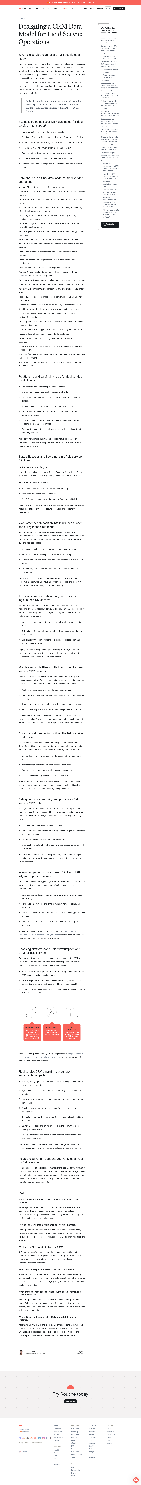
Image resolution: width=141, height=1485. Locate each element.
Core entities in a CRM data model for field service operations (109, 48)
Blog (73, 1440)
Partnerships (76, 1470)
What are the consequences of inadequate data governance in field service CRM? (110, 202)
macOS (56, 1450)
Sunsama (92, 1437)
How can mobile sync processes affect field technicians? (110, 192)
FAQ (102, 160)
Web (55, 1458)
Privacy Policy (23, 1442)
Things (91, 1452)
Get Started (70, 1401)
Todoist (92, 1431)
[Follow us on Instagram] (43, 1438)
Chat (73, 1476)
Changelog (75, 1434)
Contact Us (111, 1434)
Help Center (75, 1429)
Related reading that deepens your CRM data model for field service (110, 155)
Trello (91, 1449)
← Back (22, 18)
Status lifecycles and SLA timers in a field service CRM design (109, 64)
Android (57, 1464)
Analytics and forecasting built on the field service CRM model (110, 113)
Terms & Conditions (37, 1442)
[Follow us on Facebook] (47, 1438)
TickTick (92, 1457)
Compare (92, 1425)
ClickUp (92, 1446)
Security (110, 1443)
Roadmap (74, 1431)
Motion (91, 1434)
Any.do (91, 1454)
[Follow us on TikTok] (51, 1438)
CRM (31, 67)
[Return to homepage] (27, 8)
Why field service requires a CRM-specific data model (109, 30)
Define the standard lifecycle (110, 71)
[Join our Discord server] (20, 1438)
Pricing (56, 1440)
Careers (109, 1437)
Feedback (74, 1437)
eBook (73, 1443)
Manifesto (110, 1431)
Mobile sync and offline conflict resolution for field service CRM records (109, 104)
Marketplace (58, 1437)
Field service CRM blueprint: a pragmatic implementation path (109, 147)
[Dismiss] (138, 2)
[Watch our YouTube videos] (35, 1438)
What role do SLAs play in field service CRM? (110, 184)
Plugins (56, 1434)
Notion (91, 1440)
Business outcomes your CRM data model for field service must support (110, 39)
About (109, 1429)
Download (57, 1429)
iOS (55, 1461)
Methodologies (76, 1454)
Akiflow (92, 1429)
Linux (56, 1455)
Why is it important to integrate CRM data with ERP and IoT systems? (111, 213)
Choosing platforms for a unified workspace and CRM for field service (110, 139)
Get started (118, 8)
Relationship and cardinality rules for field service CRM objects (110, 56)
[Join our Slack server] (23, 1438)
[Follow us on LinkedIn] (39, 1438)
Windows (57, 1453)
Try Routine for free (109, 225)
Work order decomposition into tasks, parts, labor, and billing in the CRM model (110, 84)
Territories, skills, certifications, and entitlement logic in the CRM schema (109, 94)
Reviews (74, 1449)
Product (57, 1425)
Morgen (92, 1443)
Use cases (75, 1452)
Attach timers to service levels (109, 76)
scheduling (23, 276)
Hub (72, 1467)
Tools (73, 1457)
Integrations (58, 1431)
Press (109, 1440)
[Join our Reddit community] (31, 1438)
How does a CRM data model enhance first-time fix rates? (110, 176)
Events (73, 1473)
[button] (136, 1480)
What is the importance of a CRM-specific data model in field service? (111, 167)
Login (108, 8)
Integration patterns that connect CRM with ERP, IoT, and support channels (109, 130)
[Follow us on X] (27, 1438)
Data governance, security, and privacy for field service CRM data (110, 121)
